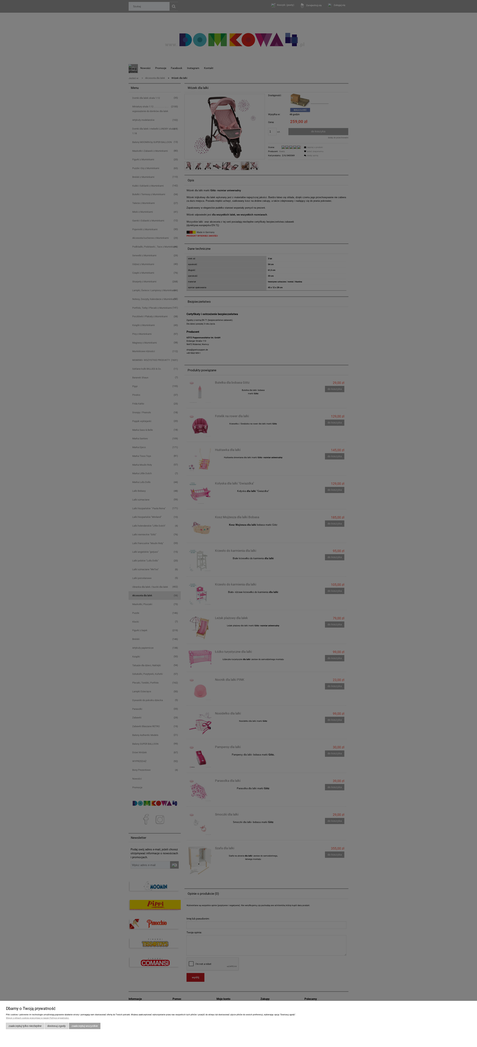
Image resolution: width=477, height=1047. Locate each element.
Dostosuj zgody (56, 1025)
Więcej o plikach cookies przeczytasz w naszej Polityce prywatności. (37, 1018)
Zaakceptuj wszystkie (85, 1025)
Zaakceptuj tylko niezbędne (25, 1025)
